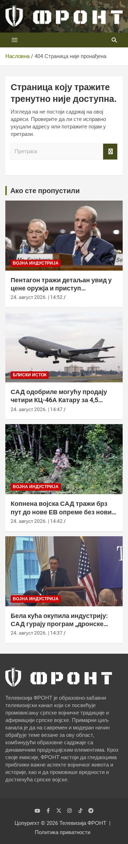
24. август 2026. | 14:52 (37, 297)
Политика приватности (62, 832)
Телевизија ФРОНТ (82, 823)
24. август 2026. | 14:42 (37, 521)
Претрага (110, 152)
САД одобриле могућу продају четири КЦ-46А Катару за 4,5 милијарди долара (59, 400)
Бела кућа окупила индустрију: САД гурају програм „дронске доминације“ (59, 624)
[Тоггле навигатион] (14, 40)
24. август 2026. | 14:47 (37, 409)
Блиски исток (30, 374)
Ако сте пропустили (45, 190)
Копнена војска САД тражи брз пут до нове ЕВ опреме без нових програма (63, 512)
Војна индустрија (36, 263)
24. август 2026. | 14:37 (37, 633)
